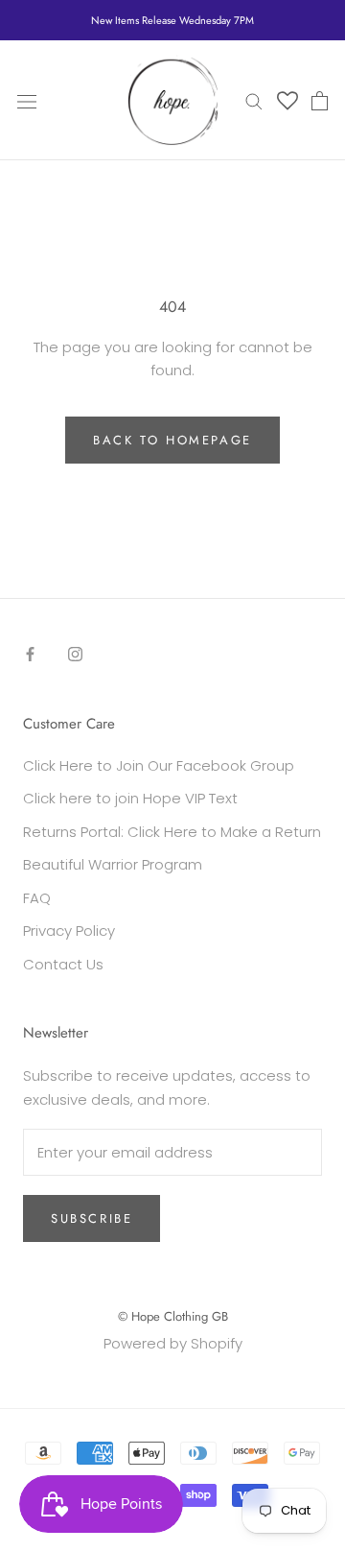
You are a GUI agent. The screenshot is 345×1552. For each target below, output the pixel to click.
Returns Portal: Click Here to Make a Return (172, 832)
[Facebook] (30, 654)
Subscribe (91, 1218)
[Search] (254, 100)
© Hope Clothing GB (173, 1316)
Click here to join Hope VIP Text (130, 798)
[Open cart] (319, 100)
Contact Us (63, 964)
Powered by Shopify (173, 1343)
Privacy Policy (69, 930)
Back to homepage (172, 440)
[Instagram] (75, 654)
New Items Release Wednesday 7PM (172, 20)
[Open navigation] (26, 100)
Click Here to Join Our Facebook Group (158, 765)
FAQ (37, 898)
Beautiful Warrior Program (112, 864)
